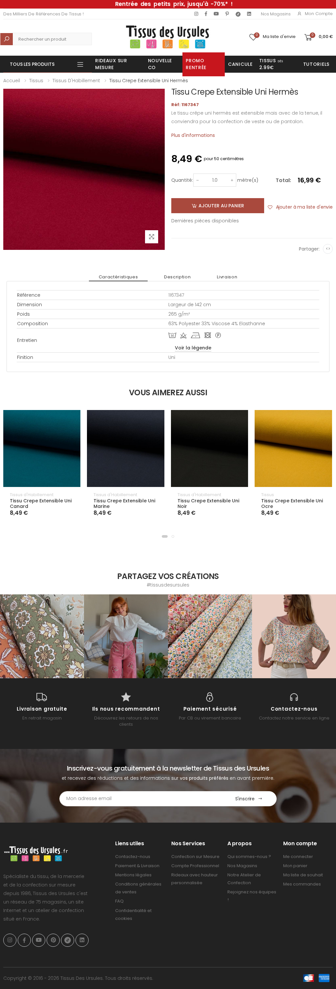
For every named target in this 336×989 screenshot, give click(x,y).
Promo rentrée (196, 64)
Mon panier (295, 866)
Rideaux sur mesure (111, 64)
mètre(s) (248, 180)
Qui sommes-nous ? (249, 856)
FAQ (119, 901)
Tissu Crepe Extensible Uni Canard (41, 503)
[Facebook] (206, 13)
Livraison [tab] (227, 277)
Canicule (240, 64)
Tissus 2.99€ (271, 64)
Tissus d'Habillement (76, 80)
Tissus (36, 80)
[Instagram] (196, 13)
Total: (283, 180)
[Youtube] (216, 13)
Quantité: (182, 180)
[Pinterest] (227, 13)
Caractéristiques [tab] (118, 277)
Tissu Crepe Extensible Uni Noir (208, 503)
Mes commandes (302, 884)
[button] (165, 536)
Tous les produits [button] (32, 64)
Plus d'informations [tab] (193, 135)
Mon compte (319, 13)
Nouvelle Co (160, 64)
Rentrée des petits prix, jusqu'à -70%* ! (174, 4)
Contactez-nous (132, 856)
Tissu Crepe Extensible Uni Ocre (292, 503)
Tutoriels (316, 64)
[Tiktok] (238, 14)
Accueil (11, 80)
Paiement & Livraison (137, 866)
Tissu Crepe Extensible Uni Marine (124, 503)
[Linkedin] (249, 13)
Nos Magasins (275, 14)
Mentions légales (133, 875)
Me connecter (298, 856)
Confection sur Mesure (195, 856)
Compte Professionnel (195, 866)
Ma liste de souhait (303, 875)
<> (328, 249)
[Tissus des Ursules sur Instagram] (42, 636)
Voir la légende (193, 348)
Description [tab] (177, 277)
